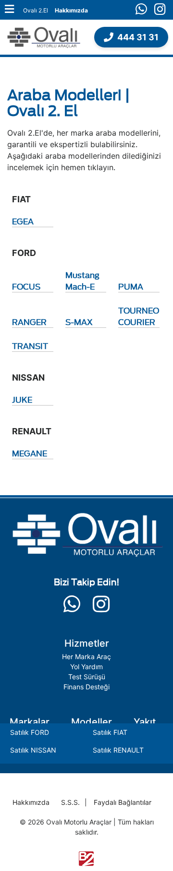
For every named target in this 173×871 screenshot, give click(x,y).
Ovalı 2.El (35, 10)
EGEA (23, 221)
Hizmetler (86, 643)
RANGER (29, 321)
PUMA (130, 286)
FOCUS (26, 286)
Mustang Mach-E (82, 280)
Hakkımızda (71, 10)
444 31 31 (138, 37)
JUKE (22, 399)
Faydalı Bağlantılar (122, 802)
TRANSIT (30, 345)
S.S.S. (70, 802)
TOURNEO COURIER (138, 315)
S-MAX (79, 321)
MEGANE (29, 453)
